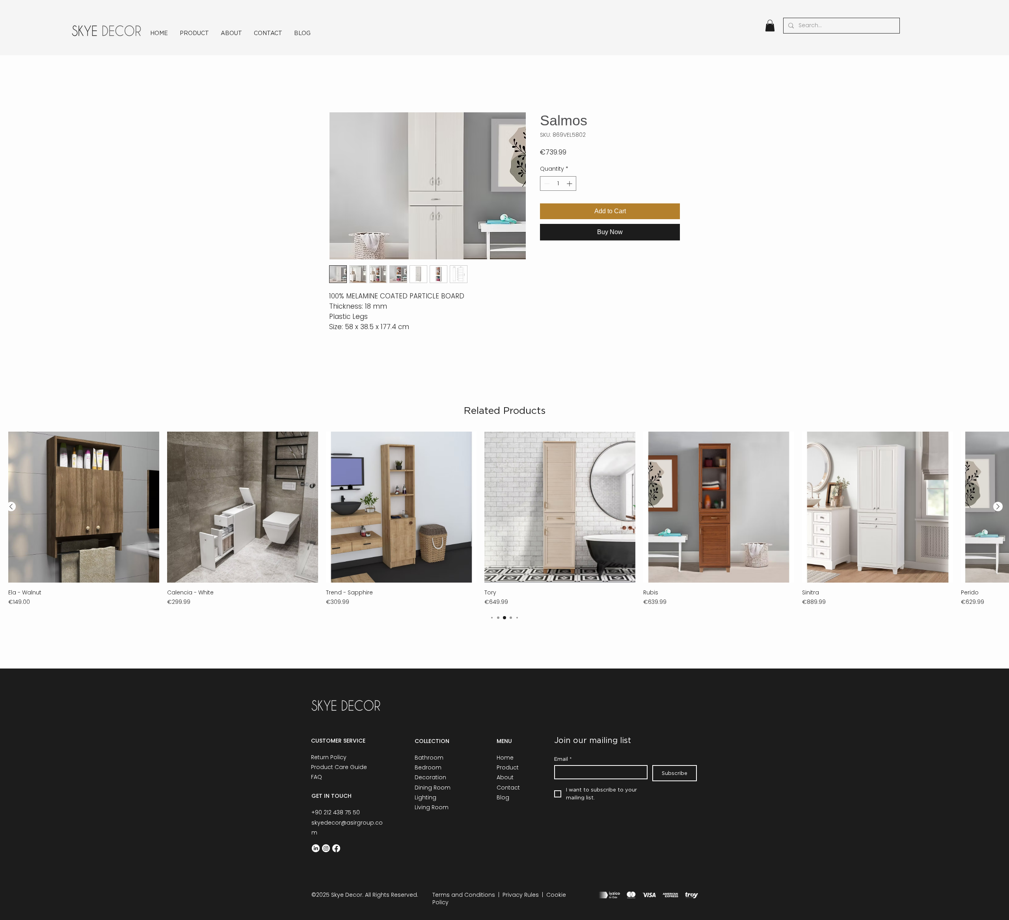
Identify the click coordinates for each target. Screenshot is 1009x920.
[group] (504, 519)
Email (563, 759)
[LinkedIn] (316, 848)
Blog (503, 797)
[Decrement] (546, 183)
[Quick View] (83, 507)
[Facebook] (336, 848)
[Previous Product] (11, 506)
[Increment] (570, 183)
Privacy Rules (521, 895)
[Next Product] (998, 506)
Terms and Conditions (463, 895)
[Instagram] (326, 848)
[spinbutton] (558, 183)
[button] (770, 26)
